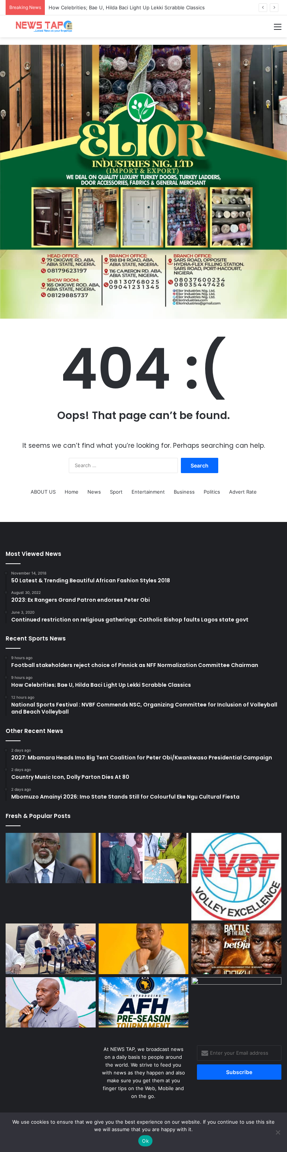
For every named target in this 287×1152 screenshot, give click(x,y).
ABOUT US (43, 492)
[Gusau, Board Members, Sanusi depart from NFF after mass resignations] (51, 948)
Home (71, 492)
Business (184, 492)
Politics (212, 492)
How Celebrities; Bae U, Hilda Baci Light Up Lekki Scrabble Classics (127, 7)
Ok (145, 1141)
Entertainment (148, 492)
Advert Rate (243, 492)
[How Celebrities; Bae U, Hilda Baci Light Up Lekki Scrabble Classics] (144, 858)
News (94, 492)
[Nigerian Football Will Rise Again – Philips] (51, 1002)
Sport (116, 492)
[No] (277, 1132)
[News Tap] (41, 26)
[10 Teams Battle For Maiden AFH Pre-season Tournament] (144, 1002)
